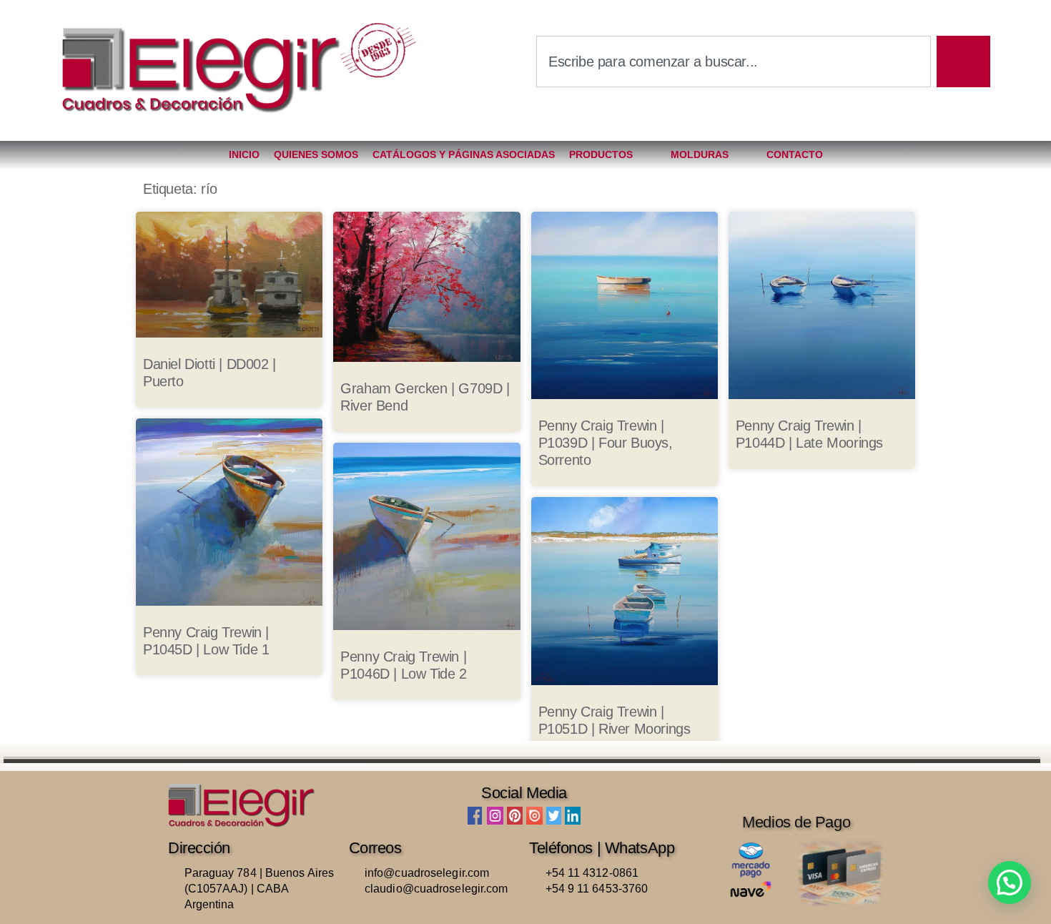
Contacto (794, 154)
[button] (1009, 882)
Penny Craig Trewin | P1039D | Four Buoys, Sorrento (605, 443)
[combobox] (733, 61)
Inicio (244, 154)
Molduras (700, 154)
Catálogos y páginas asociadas (463, 154)
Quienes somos (316, 154)
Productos (601, 154)
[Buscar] (963, 61)
